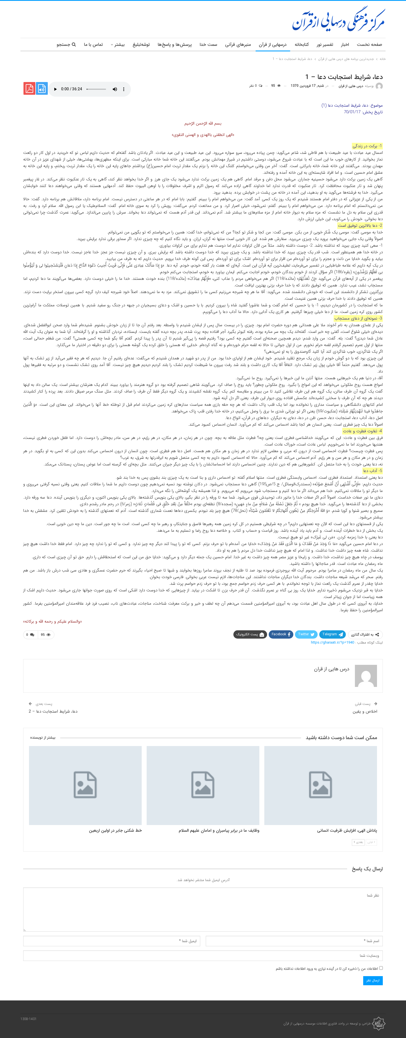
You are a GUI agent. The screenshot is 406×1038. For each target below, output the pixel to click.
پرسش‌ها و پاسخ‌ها (175, 44)
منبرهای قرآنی (238, 44)
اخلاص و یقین (365, 711)
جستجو (63, 44)
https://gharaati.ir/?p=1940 (332, 643)
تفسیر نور (325, 44)
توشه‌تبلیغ (141, 44)
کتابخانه (302, 44)
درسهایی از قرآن (273, 44)
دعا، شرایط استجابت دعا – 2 (53, 711)
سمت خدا (208, 44)
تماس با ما (93, 44)
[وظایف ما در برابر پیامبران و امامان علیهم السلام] (203, 785)
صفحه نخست (369, 44)
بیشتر (120, 44)
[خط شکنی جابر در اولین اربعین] (85, 785)
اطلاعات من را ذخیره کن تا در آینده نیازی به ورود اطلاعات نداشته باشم (327, 969)
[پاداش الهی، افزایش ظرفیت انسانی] (320, 785)
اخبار (345, 44)
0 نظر (253, 85)
